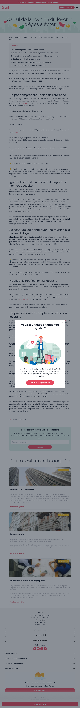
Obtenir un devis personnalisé (40, 382)
